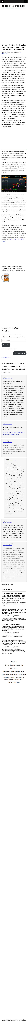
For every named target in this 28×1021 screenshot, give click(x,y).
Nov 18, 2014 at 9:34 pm (7, 442)
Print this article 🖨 (20, 353)
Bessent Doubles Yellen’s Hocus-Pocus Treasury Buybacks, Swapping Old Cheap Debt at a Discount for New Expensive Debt (14, 642)
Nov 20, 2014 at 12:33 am (10, 460)
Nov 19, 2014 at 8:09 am (7, 522)
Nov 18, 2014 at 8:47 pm (7, 378)
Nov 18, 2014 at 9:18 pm (7, 424)
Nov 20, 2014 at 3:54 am (7, 545)
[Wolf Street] (14, 8)
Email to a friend (6, 357)
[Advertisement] (14, 27)
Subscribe (6, 345)
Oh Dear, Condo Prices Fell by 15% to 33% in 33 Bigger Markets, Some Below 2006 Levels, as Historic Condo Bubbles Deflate (14, 611)
